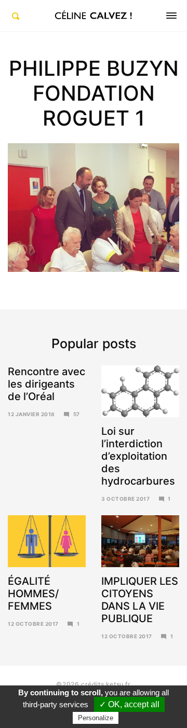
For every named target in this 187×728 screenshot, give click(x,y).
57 (76, 414)
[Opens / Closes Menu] (171, 15)
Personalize (95, 718)
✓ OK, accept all (129, 704)
